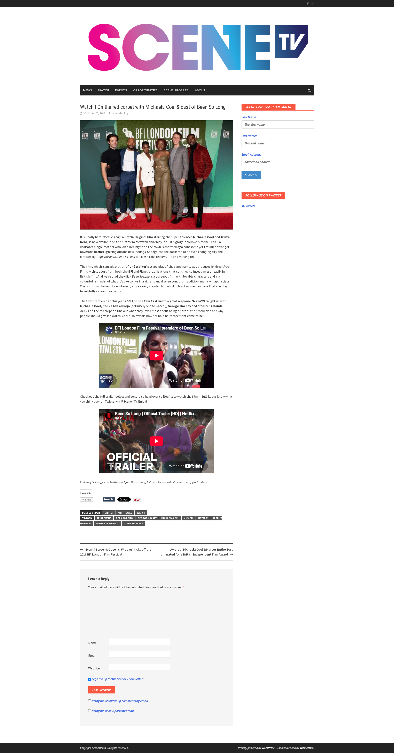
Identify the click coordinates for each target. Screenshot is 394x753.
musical (189, 518)
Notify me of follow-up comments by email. (120, 701)
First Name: (249, 117)
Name (93, 643)
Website (94, 668)
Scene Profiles (176, 90)
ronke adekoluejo (107, 523)
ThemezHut (306, 748)
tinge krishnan (133, 523)
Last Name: (249, 136)
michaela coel (170, 518)
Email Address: (251, 154)
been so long (124, 518)
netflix (203, 518)
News (87, 90)
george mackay (147, 518)
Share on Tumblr (109, 499)
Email (93, 655)
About (200, 90)
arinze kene (104, 518)
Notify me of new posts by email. (113, 711)
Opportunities (145, 90)
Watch (103, 90)
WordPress (268, 748)
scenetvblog (120, 113)
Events (121, 90)
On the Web (125, 512)
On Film (108, 512)
